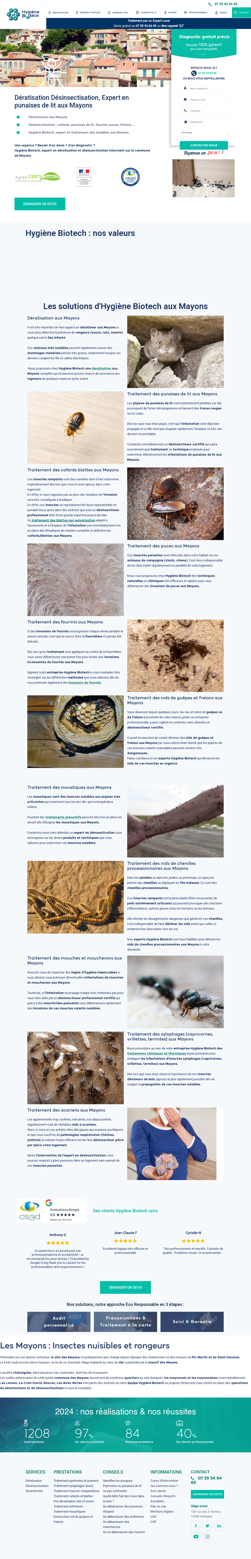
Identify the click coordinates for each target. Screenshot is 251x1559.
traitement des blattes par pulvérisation (63, 520)
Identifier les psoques (118, 1480)
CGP (153, 1522)
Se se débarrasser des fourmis (124, 1532)
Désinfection (34, 1491)
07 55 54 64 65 (225, 4)
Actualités (157, 1501)
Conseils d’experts (163, 1496)
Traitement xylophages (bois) (73, 1486)
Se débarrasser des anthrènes (123, 1516)
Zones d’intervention (164, 1480)
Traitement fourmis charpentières (77, 1491)
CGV (153, 1516)
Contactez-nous (203, 145)
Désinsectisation (37, 1486)
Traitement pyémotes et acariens (76, 1480)
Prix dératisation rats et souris (74, 1501)
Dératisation (34, 1480)
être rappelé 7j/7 (173, 26)
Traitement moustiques (70, 1511)
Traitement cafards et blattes (73, 1496)
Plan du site (158, 1506)
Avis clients (158, 1491)
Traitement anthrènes (68, 1506)
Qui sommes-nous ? (164, 1486)
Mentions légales (162, 1511)
